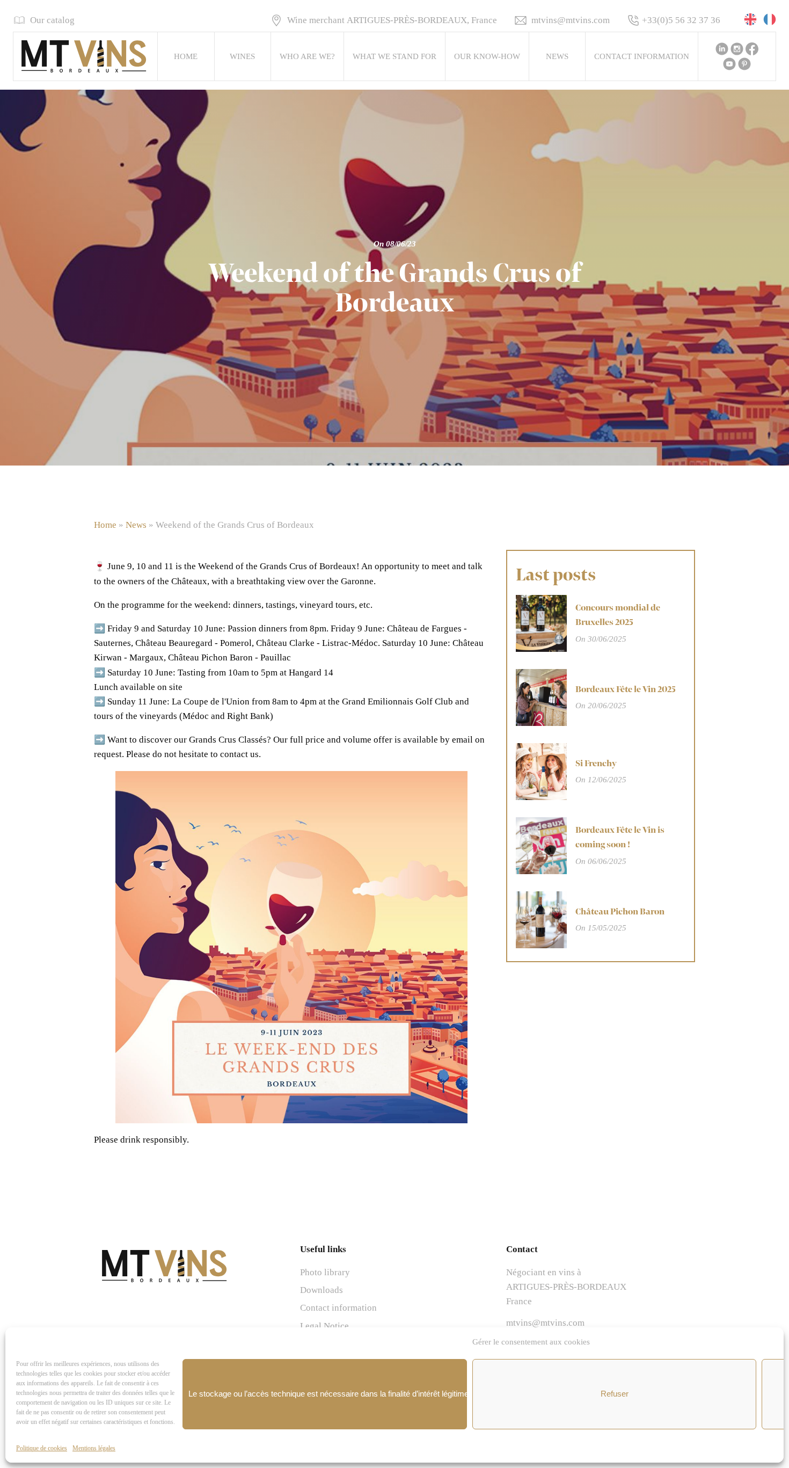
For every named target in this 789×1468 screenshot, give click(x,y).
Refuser (615, 1393)
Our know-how (487, 56)
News (557, 56)
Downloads (321, 1290)
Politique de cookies (41, 1448)
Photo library (325, 1272)
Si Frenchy (596, 763)
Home (186, 56)
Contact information (641, 56)
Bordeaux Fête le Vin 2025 (625, 689)
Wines (242, 56)
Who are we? (307, 56)
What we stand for (394, 56)
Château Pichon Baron (619, 911)
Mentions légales (93, 1448)
